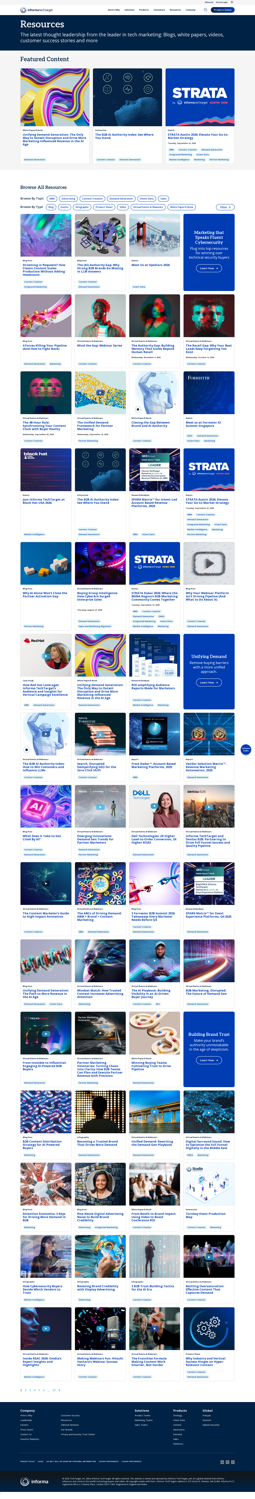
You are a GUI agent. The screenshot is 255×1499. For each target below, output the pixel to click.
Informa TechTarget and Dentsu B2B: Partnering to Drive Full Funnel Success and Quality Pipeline (208, 841)
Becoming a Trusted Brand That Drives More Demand (97, 1143)
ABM (171, 149)
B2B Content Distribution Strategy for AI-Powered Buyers (42, 1144)
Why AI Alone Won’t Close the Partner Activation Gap (45, 594)
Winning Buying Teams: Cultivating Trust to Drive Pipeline (151, 1066)
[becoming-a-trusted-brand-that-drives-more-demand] (100, 1111)
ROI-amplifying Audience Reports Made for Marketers (153, 686)
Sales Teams (141, 1424)
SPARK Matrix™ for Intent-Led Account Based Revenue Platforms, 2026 (154, 502)
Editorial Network (70, 1424)
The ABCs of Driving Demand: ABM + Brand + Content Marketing (99, 916)
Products (144, 9)
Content (177, 1424)
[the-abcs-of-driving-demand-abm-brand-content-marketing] (100, 883)
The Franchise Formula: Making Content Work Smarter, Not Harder (149, 1361)
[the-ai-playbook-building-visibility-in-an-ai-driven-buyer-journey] (154, 960)
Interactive (100, 130)
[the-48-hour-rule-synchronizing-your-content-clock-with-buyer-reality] (46, 392)
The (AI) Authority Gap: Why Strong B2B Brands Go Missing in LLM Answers (100, 268)
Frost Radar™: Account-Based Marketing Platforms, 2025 (153, 765)
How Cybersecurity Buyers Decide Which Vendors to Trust (42, 1289)
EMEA (161, 616)
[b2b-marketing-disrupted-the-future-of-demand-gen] (209, 960)
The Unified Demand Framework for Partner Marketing (95, 425)
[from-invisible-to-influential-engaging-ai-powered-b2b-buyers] (46, 1032)
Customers (159, 9)
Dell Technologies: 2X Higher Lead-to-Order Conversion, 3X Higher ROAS (153, 839)
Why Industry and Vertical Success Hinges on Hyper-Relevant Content (205, 1361)
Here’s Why (114, 9)
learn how (207, 268)
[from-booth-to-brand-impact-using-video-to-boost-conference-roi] (154, 1183)
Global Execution (211, 1424)
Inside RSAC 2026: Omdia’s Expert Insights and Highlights (42, 1361)
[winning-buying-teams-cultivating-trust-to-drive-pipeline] (154, 1032)
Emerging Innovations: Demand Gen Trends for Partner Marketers (95, 839)
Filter (223, 207)
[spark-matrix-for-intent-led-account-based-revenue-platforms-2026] (154, 469)
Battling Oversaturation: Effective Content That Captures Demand (205, 1289)
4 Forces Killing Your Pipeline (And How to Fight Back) (45, 347)
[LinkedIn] (222, 1462)
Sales (163, 198)
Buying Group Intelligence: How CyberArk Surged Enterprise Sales (97, 596)
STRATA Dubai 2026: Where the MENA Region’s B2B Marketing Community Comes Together (154, 596)
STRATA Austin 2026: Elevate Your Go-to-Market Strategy (198, 136)
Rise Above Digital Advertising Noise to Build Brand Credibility (100, 1217)
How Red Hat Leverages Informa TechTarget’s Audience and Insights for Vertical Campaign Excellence (45, 690)
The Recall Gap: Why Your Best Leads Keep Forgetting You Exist (209, 348)
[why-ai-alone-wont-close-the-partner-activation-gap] (46, 563)
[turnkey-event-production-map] (209, 1183)
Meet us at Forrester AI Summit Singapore (203, 424)
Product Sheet (104, 207)
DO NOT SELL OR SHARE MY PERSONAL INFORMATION (71, 1461)
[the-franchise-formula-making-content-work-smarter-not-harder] (154, 1328)
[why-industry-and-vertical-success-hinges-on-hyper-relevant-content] (209, 1328)
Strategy (177, 1415)
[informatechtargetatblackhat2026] (46, 469)
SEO (158, 1004)
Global (232, 2)
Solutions (129, 9)
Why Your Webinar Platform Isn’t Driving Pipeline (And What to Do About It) (207, 596)
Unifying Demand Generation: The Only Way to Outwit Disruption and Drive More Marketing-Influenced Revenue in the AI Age (54, 139)
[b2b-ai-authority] (127, 97)
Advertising (68, 198)
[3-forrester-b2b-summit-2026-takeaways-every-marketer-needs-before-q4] (154, 883)
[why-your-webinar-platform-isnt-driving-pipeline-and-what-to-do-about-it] (209, 563)
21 (54, 1390)
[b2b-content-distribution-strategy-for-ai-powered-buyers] (46, 1111)
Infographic (82, 207)
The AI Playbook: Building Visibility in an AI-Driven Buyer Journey (150, 993)
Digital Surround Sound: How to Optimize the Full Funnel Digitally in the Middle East (208, 1144)
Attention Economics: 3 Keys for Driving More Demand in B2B (44, 1217)
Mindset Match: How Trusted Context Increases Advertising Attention (100, 993)
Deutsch (207, 1420)
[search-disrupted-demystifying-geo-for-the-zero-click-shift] (100, 733)
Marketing (199, 159)
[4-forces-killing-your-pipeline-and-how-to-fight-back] (46, 315)
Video (123, 207)
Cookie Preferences (109, 1461)
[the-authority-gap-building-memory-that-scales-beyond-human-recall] (154, 315)
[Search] (206, 10)
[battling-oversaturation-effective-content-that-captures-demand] (209, 1256)
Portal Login (222, 2)
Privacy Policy (27, 1461)
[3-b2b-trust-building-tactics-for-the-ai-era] (154, 1256)
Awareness (179, 1429)
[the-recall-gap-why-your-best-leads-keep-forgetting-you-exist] (209, 315)
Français (207, 1415)
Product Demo (223, 10)
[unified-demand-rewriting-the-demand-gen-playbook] (154, 1111)
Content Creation (106, 159)
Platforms (178, 1443)
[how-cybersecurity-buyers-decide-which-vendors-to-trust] (46, 1256)
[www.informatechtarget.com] (38, 10)
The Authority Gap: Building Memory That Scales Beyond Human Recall (152, 348)
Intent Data (203, 154)
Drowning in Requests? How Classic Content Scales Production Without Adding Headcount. (44, 270)
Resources (175, 9)
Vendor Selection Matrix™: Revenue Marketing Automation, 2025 (206, 767)
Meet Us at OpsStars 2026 (150, 265)
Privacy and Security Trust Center (78, 1434)
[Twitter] (227, 1462)
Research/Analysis (140, 495)
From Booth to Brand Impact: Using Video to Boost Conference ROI (153, 1217)
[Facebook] (233, 1462)
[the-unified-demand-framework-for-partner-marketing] (100, 392)
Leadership (26, 1420)
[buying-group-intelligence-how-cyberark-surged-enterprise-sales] (100, 563)
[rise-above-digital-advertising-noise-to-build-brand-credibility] (100, 1183)
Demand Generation (34, 159)
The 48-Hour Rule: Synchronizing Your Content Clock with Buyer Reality (44, 425)
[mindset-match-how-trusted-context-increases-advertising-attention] (100, 960)
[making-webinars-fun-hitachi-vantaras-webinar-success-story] (100, 1328)
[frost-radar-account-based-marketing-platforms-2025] (154, 733)
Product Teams (143, 1415)
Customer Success (70, 1415)
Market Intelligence (179, 159)
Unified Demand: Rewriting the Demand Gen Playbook (152, 1143)
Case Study (28, 680)
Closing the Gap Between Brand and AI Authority (150, 424)
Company (191, 9)
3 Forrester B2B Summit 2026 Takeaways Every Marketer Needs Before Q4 (153, 916)
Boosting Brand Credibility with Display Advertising (97, 1287)
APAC (189, 435)
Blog (51, 207)
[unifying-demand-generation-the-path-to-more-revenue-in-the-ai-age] (46, 960)
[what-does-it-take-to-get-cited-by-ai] (46, 806)
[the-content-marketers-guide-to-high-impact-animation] (46, 883)
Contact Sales (246, 749)
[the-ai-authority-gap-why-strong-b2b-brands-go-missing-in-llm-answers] (100, 235)
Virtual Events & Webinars (148, 207)
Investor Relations (29, 1439)
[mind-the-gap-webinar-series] (100, 315)
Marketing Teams (144, 1420)
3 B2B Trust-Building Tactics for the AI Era (152, 1287)
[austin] (200, 97)
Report (134, 759)
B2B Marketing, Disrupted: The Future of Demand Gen (206, 992)
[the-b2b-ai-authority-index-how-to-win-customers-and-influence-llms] (46, 733)
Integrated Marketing (180, 154)
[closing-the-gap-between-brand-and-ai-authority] (154, 392)
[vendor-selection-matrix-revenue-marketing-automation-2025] (209, 733)
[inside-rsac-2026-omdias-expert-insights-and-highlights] (46, 1328)
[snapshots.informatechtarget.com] (154, 654)
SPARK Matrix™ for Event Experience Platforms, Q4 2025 (209, 914)
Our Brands (67, 1429)
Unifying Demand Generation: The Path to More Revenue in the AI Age (46, 993)
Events (171, 130)
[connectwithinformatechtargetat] (209, 392)
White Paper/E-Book (33, 130)
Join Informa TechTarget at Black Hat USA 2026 (44, 501)
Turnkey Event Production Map (206, 1215)
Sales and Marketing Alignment (95, 626)
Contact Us (26, 1434)
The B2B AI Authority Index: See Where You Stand (124, 136)
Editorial (209, 2)
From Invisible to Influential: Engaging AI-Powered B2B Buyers (44, 1066)
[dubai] (154, 563)
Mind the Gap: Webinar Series (99, 345)
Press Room (26, 1429)
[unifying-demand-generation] (55, 95)
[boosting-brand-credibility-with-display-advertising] (100, 1256)
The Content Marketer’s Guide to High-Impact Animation (46, 914)
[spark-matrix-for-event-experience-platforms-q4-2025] (209, 883)
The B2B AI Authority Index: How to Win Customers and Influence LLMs (44, 767)
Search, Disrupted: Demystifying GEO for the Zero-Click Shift (96, 767)
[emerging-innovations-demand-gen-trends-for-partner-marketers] (100, 806)
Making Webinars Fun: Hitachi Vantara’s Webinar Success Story (100, 1361)
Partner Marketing (219, 159)
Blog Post (27, 260)
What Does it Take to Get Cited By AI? (42, 837)
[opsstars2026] (154, 235)
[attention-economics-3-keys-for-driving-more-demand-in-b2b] (46, 1183)
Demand (177, 1434)
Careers (24, 1424)
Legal (41, 1461)
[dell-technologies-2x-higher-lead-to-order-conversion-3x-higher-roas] (154, 806)
